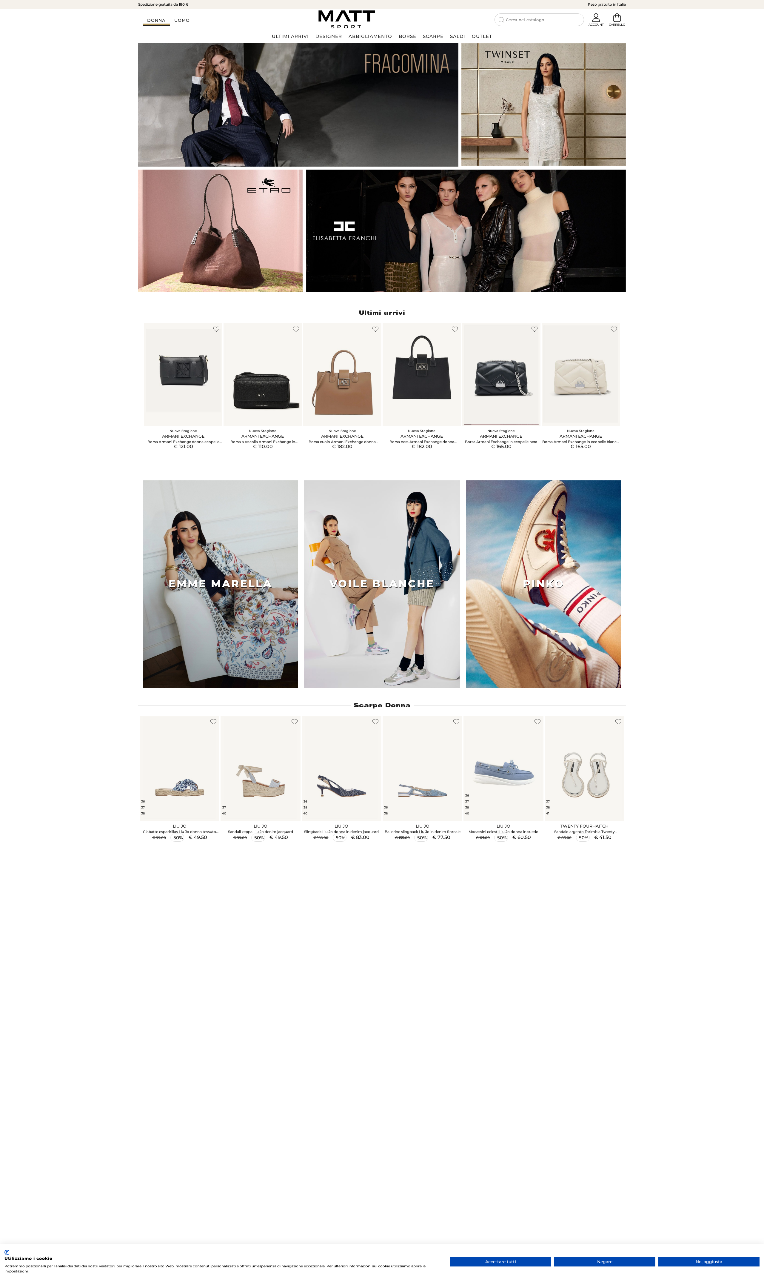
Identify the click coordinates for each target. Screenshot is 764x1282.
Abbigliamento (370, 36)
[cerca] (501, 20)
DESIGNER (328, 36)
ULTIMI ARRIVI (290, 36)
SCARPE (433, 36)
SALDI (457, 36)
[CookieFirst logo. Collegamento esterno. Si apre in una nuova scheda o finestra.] (6, 1252)
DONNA (156, 20)
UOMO (182, 20)
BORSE (407, 36)
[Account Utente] (596, 18)
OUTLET (482, 36)
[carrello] (617, 18)
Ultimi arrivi (382, 312)
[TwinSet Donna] (543, 104)
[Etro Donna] (220, 231)
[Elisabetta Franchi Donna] (466, 231)
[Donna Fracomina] (298, 105)
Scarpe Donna (382, 705)
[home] (347, 20)
